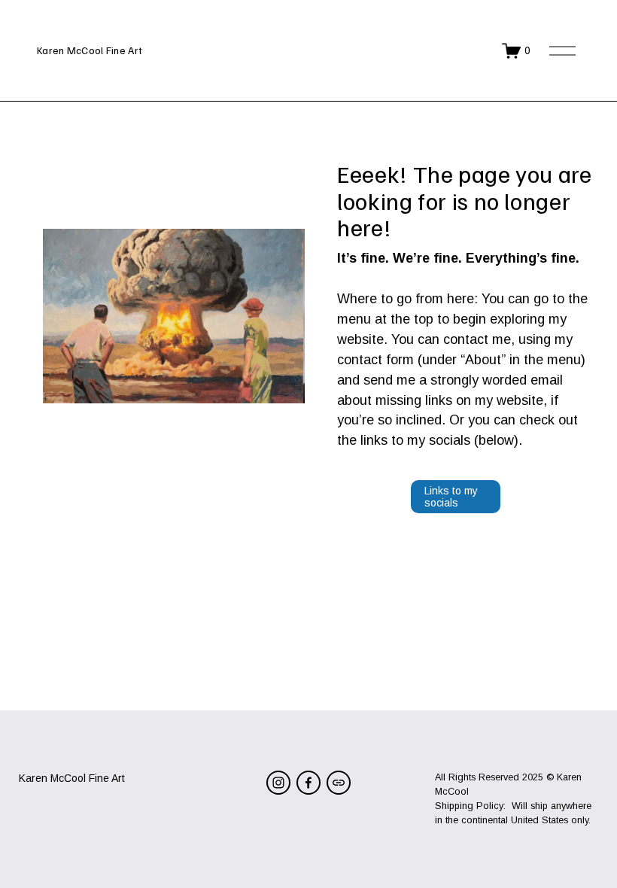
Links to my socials (451, 497)
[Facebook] (308, 783)
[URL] (339, 783)
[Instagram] (278, 783)
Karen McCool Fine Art (89, 50)
